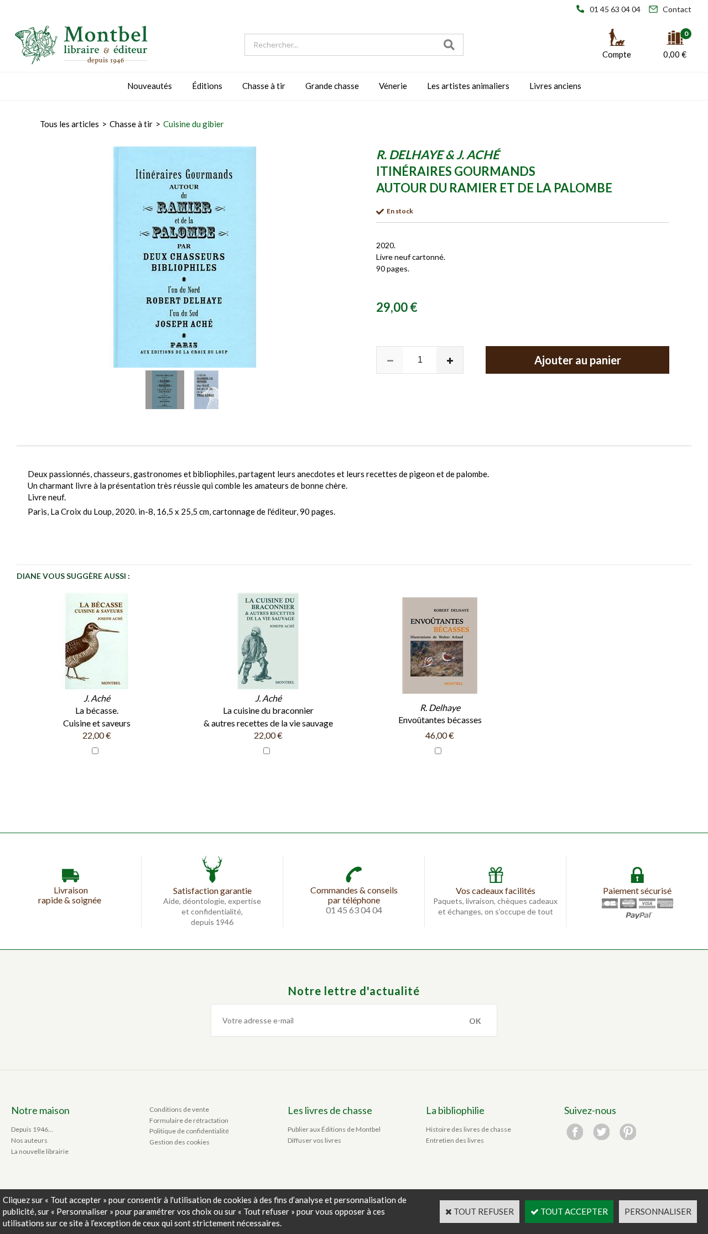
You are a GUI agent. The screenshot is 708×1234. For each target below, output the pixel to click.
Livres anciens (555, 86)
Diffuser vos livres (314, 1140)
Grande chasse (332, 86)
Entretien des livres (455, 1140)
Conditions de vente (179, 1109)
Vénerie (393, 86)
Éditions (207, 86)
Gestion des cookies (179, 1142)
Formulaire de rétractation (188, 1120)
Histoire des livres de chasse (468, 1129)
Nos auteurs (29, 1140)
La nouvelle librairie (40, 1151)
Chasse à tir (263, 86)
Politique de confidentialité (189, 1131)
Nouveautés (149, 86)
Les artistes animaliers (468, 86)
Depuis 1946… (32, 1129)
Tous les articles (69, 124)
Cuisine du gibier (193, 124)
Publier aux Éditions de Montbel (334, 1129)
